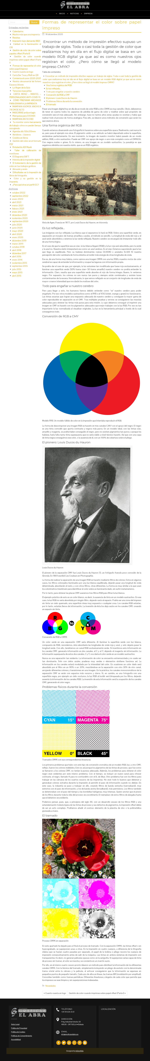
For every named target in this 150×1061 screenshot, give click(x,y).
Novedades (50, 985)
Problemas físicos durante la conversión (64, 101)
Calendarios (18, 31)
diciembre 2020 (19, 215)
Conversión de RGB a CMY (58, 94)
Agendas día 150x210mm (24, 131)
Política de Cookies (18, 1032)
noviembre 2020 (20, 218)
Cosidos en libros (20, 137)
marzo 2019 (17, 243)
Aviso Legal (15, 1024)
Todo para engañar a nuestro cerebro (63, 91)
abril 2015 (16, 275)
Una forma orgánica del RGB (59, 85)
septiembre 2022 (20, 196)
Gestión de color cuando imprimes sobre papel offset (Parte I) (25, 59)
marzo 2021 (17, 205)
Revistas (16, 37)
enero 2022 (17, 199)
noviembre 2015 (19, 263)
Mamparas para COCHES (24, 115)
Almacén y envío (20, 169)
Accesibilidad (16, 1039)
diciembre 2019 (19, 240)
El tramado (51, 104)
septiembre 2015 (20, 266)
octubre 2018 (18, 247)
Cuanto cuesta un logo (23, 71)
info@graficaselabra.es (69, 1034)
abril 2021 (16, 202)
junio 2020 (17, 227)
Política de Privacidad (19, 1028)
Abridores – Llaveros (22, 134)
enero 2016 (17, 259)
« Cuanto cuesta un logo (55, 993)
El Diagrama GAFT (21, 156)
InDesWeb (79, 1051)
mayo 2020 (17, 231)
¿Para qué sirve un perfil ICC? (26, 184)
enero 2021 (17, 211)
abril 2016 (16, 256)
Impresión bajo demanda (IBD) (26, 41)
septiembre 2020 (20, 221)
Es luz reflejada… (53, 88)
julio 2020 (17, 224)
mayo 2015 (17, 272)
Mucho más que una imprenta (26, 34)
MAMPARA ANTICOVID (23, 119)
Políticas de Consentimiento (21, 1036)
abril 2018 (16, 250)
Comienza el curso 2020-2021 (27, 78)
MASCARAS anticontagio (24, 112)
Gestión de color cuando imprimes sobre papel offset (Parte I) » (97, 993)
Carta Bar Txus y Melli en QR (25, 75)
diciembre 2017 (19, 253)
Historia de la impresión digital (26, 159)
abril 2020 (17, 234)
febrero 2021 (18, 208)
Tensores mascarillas (22, 91)
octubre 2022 (18, 192)
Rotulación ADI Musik (22, 147)
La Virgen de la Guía (21, 87)
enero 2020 (17, 237)
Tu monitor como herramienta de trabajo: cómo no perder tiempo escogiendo (25, 125)
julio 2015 (16, 269)
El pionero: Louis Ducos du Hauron (61, 98)
